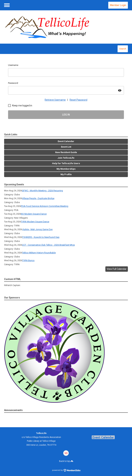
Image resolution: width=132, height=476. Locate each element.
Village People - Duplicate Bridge (38, 198)
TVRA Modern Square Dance (35, 221)
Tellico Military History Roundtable (39, 252)
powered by (57, 470)
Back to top (64, 461)
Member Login (118, 5)
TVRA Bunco (28, 260)
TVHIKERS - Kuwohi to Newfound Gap (40, 237)
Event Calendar (103, 437)
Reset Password (78, 99)
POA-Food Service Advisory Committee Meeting (44, 206)
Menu (7, 5)
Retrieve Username (55, 99)
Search (122, 48)
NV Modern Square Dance (34, 214)
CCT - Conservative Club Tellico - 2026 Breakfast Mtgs (48, 245)
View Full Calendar (116, 269)
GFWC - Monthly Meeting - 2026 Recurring (42, 190)
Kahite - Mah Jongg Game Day (37, 229)
